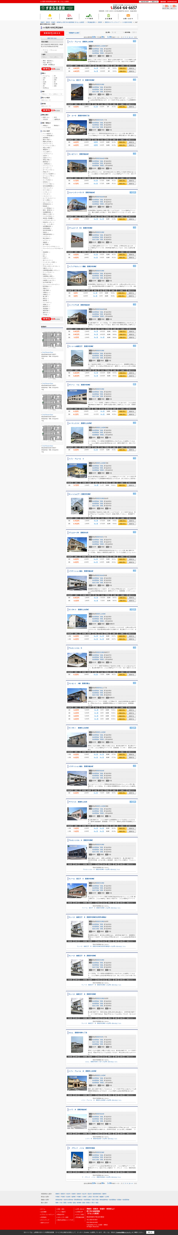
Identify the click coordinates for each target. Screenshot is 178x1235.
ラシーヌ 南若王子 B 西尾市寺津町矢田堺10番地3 (87, 917)
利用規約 (43, 1217)
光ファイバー (48, 260)
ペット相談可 (62, 1212)
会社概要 (43, 1212)
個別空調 (46, 310)
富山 (101, 687)
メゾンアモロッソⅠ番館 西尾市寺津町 (82, 266)
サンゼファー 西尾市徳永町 (79, 154)
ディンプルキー (48, 272)
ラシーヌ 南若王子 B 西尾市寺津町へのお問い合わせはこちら (101, 985)
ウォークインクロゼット (51, 246)
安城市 (74, 1194)
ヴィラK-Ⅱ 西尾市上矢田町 (79, 609)
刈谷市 (68, 1194)
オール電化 (47, 200)
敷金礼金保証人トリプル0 (65, 1220)
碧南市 (79, 1194)
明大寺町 (95, 1196)
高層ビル (46, 304)
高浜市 (90, 1194)
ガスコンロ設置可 (49, 174)
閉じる (150, 1232)
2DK (55, 80)
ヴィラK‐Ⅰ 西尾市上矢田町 (79, 728)
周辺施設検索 (80, 1217)
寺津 (101, 120)
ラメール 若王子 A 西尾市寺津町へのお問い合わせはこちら (101, 908)
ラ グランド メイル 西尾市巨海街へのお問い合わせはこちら (101, 1177)
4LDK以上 (46, 88)
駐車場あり (47, 286)
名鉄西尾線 (95, 49)
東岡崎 (79, 1202)
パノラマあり (47, 127)
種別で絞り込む (52, 38)
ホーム (43, 1209)
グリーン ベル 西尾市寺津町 (79, 385)
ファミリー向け (48, 184)
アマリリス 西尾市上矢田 (78, 802)
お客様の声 (79, 1212)
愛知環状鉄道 (78, 1199)
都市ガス (46, 312)
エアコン (46, 240)
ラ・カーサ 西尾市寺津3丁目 (79, 115)
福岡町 (74, 1196)
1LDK (55, 78)
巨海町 (102, 1152)
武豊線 (119, 1199)
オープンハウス (48, 170)
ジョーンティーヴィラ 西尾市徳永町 (82, 192)
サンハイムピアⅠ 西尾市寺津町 (80, 494)
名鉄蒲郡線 (112, 1199)
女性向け (46, 182)
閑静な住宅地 (48, 141)
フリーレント (48, 166)
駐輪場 (46, 206)
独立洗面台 (47, 238)
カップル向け (48, 180)
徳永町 (102, 158)
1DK (44, 78)
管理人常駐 (47, 159)
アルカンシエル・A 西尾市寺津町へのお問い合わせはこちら (101, 869)
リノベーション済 (49, 145)
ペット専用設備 (48, 135)
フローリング (48, 188)
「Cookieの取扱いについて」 (123, 1232)
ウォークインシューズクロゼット (52, 249)
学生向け (46, 178)
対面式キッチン (48, 222)
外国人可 (46, 172)
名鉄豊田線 (125, 1199)
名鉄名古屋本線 (68, 1199)
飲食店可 (46, 306)
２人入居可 (47, 151)
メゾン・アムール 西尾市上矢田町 (81, 41)
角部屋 (46, 300)
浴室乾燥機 (47, 228)
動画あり (57, 125)
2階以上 (46, 288)
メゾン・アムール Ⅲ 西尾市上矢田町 (82, 1071)
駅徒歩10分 (61, 1214)
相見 (97, 1202)
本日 (55, 117)
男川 (93, 1202)
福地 (101, 49)
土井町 (107, 1196)
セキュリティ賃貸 (63, 1217)
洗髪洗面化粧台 (48, 234)
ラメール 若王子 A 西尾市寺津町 (81, 879)
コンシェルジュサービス (51, 284)
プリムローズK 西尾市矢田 (78, 532)
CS (45, 254)
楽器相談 (46, 137)
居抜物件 (46, 308)
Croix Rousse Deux (47, 352)
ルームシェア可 (48, 176)
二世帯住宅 (47, 164)
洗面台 (46, 232)
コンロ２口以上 (48, 216)
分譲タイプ (47, 158)
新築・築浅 (61, 1209)
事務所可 (46, 149)
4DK (55, 86)
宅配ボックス (48, 268)
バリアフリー (48, 154)
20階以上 (46, 294)
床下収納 (46, 244)
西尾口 (102, 53)
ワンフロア (47, 302)
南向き (46, 298)
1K (55, 76)
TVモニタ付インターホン (51, 266)
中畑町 (79, 1196)
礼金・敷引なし (47, 62)
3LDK (55, 84)
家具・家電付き (48, 210)
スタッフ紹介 (80, 1214)
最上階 (46, 296)
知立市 (84, 1194)
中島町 (58, 1196)
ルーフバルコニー (49, 198)
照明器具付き (48, 204)
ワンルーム (46, 76)
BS (45, 256)
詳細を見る (122, 68)
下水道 (46, 314)
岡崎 (57, 1202)
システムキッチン (49, 220)
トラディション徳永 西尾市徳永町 (81, 571)
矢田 (101, 537)
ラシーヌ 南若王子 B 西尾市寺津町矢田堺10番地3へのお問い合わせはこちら (101, 946)
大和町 (84, 1196)
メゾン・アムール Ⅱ (76, 459)
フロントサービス (49, 278)
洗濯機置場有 (48, 212)
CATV (45, 258)
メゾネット (47, 192)
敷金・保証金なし (48, 60)
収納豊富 (46, 252)
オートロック (48, 264)
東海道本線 (59, 1199)
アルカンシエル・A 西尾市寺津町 (81, 840)
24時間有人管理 (48, 276)
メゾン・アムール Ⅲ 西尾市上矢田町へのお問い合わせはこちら (101, 1100)
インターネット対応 (50, 262)
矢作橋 (70, 1202)
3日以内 (45, 119)
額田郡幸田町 (97, 1194)
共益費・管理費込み (49, 64)
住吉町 (68, 1196)
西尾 (101, 51)
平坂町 (63, 1196)
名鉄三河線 (95, 91)
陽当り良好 (47, 139)
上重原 (90, 1196)
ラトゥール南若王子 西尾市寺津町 (81, 346)
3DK (44, 84)
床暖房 (46, 242)
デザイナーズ (48, 143)
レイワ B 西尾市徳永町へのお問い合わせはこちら (101, 1138)
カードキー (47, 168)
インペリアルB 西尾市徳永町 (79, 305)
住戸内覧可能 (48, 282)
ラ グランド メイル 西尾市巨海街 (82, 1148)
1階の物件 (47, 290)
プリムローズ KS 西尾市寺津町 (80, 228)
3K (55, 82)
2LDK (44, 82)
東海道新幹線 (104, 1199)
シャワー (46, 236)
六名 (61, 1202)
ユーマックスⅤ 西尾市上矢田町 (80, 423)
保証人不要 (47, 147)
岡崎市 (58, 1194)
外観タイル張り (48, 214)
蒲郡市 (104, 1194)
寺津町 (102, 84)
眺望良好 (46, 162)
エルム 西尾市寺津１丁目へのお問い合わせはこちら (101, 1061)
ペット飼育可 (48, 133)
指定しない (46, 117)
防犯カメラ (47, 274)
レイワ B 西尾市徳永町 (78, 1109)
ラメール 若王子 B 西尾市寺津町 (81, 80)
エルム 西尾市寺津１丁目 (78, 1032)
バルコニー (47, 196)
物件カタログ (45, 1222)
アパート (45, 50)
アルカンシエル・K (75, 648)
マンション (53, 50)
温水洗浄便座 (48, 230)
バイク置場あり (48, 208)
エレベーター (48, 202)
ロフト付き (47, 190)
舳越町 (102, 1196)
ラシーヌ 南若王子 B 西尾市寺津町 (82, 955)
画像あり (45, 125)
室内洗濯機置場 (48, 186)
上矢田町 (103, 46)
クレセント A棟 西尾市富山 (79, 683)
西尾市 (98, 46)
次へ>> (131, 37)
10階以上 (46, 292)
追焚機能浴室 (48, 226)
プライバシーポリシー (47, 1214)
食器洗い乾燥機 (48, 218)
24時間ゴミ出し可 (49, 280)
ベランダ (46, 194)
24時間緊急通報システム (51, 270)
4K (44, 86)
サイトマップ (45, 1220)
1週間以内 (57, 119)
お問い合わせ (80, 1209)
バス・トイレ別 (48, 224)
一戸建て (45, 52)
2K (44, 80)
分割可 (46, 155)
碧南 (101, 91)
